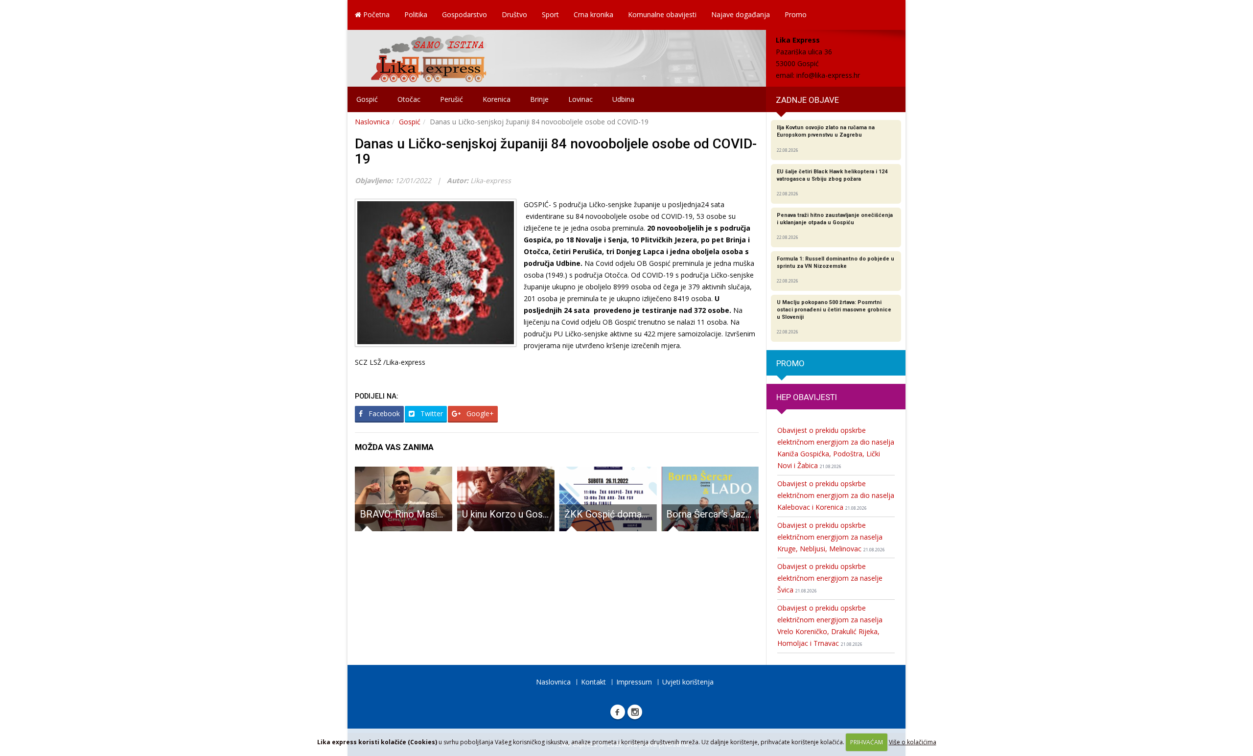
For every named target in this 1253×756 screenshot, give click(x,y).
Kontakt (593, 681)
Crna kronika (593, 14)
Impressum (634, 681)
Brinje (539, 99)
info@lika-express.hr (828, 75)
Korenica (496, 99)
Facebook (383, 413)
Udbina (623, 99)
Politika (415, 14)
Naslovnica (372, 121)
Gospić (367, 99)
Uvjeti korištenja (688, 681)
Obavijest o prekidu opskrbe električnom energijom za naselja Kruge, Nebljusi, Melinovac (831, 536)
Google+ (479, 413)
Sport (550, 14)
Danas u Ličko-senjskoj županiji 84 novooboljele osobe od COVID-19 (556, 151)
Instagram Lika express (634, 712)
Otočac (408, 99)
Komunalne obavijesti (662, 14)
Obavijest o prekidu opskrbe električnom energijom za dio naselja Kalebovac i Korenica (835, 495)
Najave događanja (740, 14)
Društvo (514, 14)
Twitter (430, 413)
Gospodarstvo (464, 14)
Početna (375, 14)
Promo (796, 14)
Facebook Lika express (617, 712)
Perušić (451, 99)
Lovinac (580, 99)
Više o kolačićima (912, 742)
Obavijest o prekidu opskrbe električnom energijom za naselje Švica (829, 578)
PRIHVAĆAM (866, 742)
